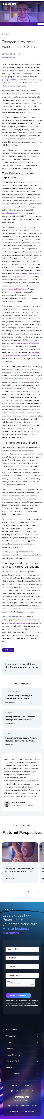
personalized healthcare (16, 289)
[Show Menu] (38, 4)
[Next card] (37, 891)
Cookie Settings (28, 1111)
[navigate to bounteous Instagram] (22, 1091)
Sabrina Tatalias (8, 57)
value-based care (32, 379)
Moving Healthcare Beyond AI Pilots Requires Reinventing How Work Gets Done (21, 741)
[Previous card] (28, 891)
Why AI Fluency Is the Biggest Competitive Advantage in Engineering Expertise (18, 698)
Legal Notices (12, 1105)
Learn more (9, 671)
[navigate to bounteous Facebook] (27, 1091)
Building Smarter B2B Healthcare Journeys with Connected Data (20, 718)
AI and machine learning (19, 623)
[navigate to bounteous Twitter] (12, 1091)
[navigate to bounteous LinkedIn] (17, 1091)
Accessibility (14, 1111)
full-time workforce (10, 86)
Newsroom (24, 1105)
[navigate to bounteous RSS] (32, 1091)
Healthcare (8, 650)
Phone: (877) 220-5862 (21, 1085)
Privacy (34, 1105)
